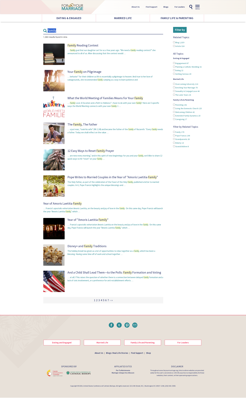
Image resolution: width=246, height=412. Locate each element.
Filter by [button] (180, 29)
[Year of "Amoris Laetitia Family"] (54, 228)
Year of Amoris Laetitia (62, 203)
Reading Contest (82, 45)
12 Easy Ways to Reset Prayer (90, 151)
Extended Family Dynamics (187, 115)
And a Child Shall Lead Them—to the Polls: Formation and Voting (114, 272)
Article (179, 46)
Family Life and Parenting (143, 342)
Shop (148, 353)
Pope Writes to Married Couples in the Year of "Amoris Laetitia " (112, 177)
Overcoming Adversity (186, 84)
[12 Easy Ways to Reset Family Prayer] (54, 159)
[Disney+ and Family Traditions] (54, 255)
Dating (179, 70)
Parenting (181, 105)
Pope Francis (182, 135)
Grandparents (182, 139)
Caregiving (181, 119)
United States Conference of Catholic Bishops (99, 386)
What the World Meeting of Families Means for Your (105, 98)
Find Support (151, 7)
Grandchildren (182, 146)
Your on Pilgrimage (84, 72)
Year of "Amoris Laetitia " (87, 220)
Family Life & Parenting (177, 18)
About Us (136, 7)
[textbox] (103, 30)
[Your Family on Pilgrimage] (54, 80)
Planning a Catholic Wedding (188, 67)
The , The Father (82, 124)
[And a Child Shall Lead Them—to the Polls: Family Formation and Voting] (54, 281)
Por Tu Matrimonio (123, 370)
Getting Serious (183, 74)
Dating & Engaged (68, 18)
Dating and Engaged (61, 342)
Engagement (182, 63)
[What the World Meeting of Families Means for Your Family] (54, 107)
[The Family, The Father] (54, 133)
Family (179, 132)
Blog (179, 42)
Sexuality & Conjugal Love (187, 91)
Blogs (165, 7)
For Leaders (180, 7)
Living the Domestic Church (188, 108)
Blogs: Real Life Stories (117, 353)
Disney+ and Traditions (86, 246)
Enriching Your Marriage (186, 87)
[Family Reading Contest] (54, 54)
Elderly (179, 143)
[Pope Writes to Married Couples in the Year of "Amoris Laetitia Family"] (54, 186)
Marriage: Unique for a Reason (123, 373)
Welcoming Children (185, 112)
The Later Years (183, 95)
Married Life (123, 18)
